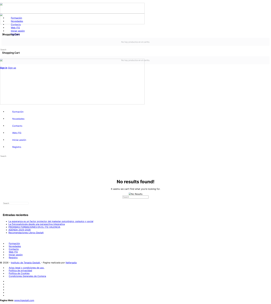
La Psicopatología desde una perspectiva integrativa (36, 224)
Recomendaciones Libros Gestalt (26, 232)
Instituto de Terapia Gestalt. (26, 262)
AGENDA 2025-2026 (19, 229)
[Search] (1, 44)
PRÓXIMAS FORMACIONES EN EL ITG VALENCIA (34, 227)
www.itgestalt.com (24, 300)
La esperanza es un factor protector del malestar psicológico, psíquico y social (50, 221)
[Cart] (135, 47)
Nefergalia (71, 262)
